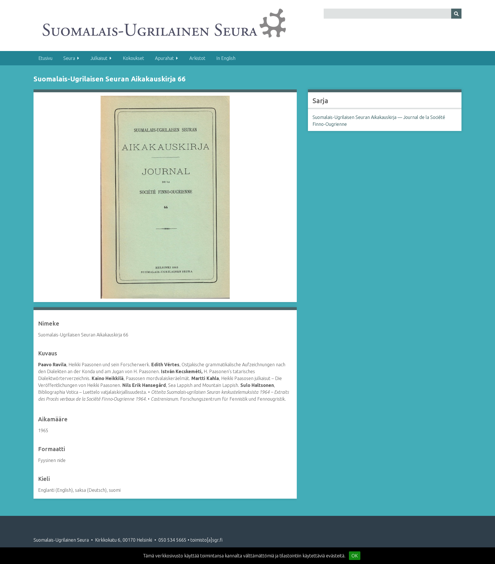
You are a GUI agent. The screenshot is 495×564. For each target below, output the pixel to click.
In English (225, 58)
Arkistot (197, 58)
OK (354, 555)
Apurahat (164, 58)
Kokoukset (133, 58)
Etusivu (45, 58)
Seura (69, 58)
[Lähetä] (456, 14)
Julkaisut (99, 58)
